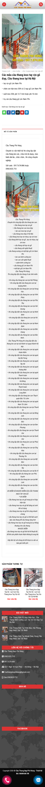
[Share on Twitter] (13, 112)
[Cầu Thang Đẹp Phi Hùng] (22, 4)
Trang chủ (6, 71)
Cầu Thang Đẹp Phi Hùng (14, 651)
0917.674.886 (9, 661)
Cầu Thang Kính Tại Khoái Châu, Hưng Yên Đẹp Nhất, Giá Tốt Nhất (25, 637)
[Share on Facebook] (9, 112)
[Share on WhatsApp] (4, 112)
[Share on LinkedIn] (27, 112)
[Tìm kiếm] (41, 4)
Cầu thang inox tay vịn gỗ (32, 71)
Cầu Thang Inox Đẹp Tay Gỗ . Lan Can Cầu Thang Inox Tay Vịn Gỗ (12, 592)
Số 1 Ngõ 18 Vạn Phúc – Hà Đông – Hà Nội (21, 667)
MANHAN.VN (24, 774)
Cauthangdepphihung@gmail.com (17, 672)
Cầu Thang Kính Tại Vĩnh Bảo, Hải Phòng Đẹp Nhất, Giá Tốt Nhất (25, 629)
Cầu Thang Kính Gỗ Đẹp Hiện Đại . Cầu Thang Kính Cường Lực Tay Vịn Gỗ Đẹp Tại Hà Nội (26, 619)
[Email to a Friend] (18, 112)
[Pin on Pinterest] (22, 112)
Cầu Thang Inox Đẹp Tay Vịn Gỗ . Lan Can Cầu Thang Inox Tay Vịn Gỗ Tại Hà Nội (33, 593)
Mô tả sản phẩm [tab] (10, 132)
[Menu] (4, 4)
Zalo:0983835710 (10, 677)
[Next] (42, 586)
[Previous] (2, 586)
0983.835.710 (9, 656)
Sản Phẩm (16, 71)
